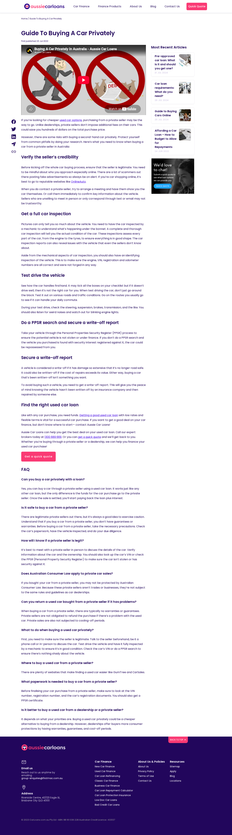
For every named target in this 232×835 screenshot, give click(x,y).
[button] (196, 6)
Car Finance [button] (81, 6)
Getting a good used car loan (98, 415)
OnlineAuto (78, 182)
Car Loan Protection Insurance (113, 795)
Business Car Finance (107, 785)
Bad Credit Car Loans (107, 804)
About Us (143, 766)
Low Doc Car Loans (106, 800)
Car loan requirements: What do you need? (164, 90)
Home (24, 18)
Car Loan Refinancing (107, 776)
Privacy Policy (146, 771)
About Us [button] (136, 6)
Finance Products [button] (109, 6)
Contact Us (144, 780)
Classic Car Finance (106, 780)
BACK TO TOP (177, 739)
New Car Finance (105, 766)
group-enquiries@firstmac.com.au (42, 778)
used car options (71, 120)
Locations (175, 780)
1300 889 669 (52, 437)
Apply (173, 771)
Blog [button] (153, 6)
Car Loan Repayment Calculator (114, 790)
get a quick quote (89, 437)
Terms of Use (146, 776)
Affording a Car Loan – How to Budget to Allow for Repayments (166, 139)
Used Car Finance (105, 771)
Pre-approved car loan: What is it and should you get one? (165, 62)
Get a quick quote (38, 456)
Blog (172, 776)
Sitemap (175, 766)
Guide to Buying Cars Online (166, 113)
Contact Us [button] (172, 6)
